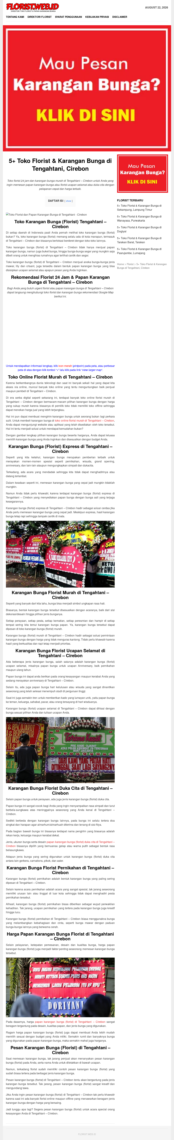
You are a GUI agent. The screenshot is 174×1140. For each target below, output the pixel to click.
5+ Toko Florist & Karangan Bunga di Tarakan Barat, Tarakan (139, 240)
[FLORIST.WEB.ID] (32, 7)
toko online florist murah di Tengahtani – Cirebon (84, 420)
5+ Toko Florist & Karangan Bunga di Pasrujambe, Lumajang (139, 251)
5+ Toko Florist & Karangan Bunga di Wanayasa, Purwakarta (139, 218)
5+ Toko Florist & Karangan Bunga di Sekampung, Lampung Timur (139, 208)
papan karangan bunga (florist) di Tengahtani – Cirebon (70, 1022)
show (68, 200)
